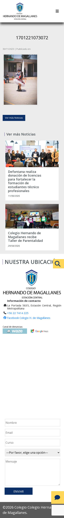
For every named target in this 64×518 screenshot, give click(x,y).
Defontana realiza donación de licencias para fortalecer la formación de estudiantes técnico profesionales (24, 181)
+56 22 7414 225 (17, 313)
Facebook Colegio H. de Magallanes (28, 318)
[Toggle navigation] (57, 11)
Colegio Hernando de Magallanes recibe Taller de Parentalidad (25, 237)
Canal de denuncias (12, 326)
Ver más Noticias (14, 117)
